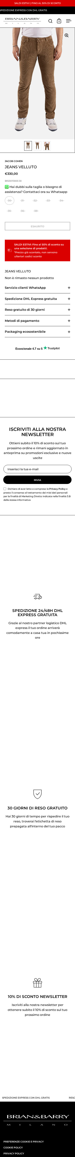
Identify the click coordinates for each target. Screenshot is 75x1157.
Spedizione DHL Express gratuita (31, 299)
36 (22, 211)
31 (22, 200)
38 (36, 211)
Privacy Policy (57, 488)
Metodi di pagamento (22, 321)
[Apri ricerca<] (50, 21)
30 (9, 200)
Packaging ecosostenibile (25, 331)
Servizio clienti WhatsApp (25, 288)
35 (9, 211)
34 (61, 200)
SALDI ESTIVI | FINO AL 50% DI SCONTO (37, 3)
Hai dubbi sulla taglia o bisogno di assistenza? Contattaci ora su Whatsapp (36, 189)
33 (48, 200)
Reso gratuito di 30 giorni (25, 310)
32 (35, 200)
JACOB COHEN (14, 161)
